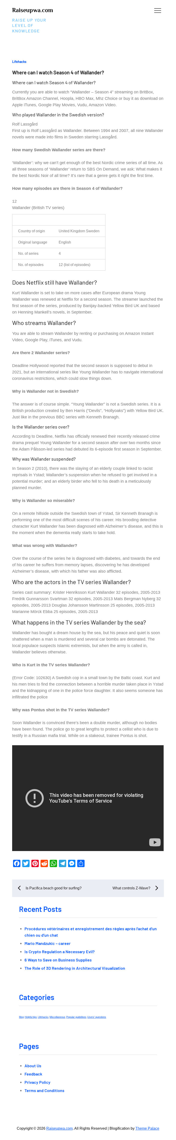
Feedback (33, 1073)
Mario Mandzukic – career (48, 943)
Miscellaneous (57, 1017)
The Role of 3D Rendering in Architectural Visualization (75, 968)
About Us (33, 1065)
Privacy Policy (37, 1082)
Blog (21, 1017)
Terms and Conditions (44, 1090)
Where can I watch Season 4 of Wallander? (58, 72)
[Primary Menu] (157, 10)
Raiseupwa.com (32, 10)
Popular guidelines (76, 1017)
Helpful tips (31, 1017)
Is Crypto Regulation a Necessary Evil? (60, 951)
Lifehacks (19, 62)
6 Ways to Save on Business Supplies (58, 959)
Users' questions (96, 1017)
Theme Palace (147, 1128)
